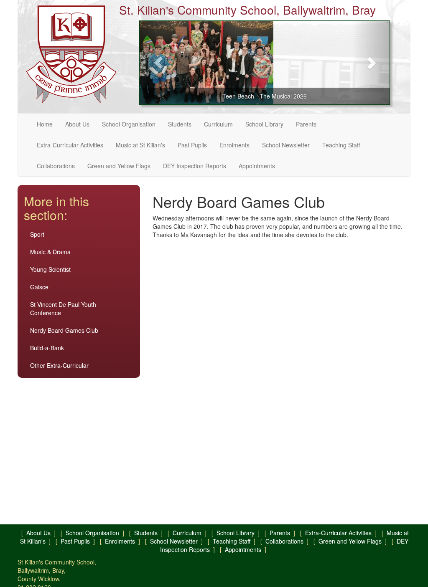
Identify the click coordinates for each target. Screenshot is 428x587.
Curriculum (218, 124)
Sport (37, 234)
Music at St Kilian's (140, 145)
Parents (306, 124)
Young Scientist (50, 269)
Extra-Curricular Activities (70, 145)
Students (179, 124)
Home (45, 124)
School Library (264, 124)
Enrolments (234, 145)
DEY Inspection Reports (194, 166)
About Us (77, 124)
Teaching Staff (341, 145)
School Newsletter (286, 145)
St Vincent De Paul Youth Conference (63, 308)
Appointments (257, 166)
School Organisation (128, 124)
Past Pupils (192, 145)
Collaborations (56, 166)
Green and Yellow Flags (118, 166)
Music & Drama (50, 252)
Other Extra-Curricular (59, 365)
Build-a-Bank (47, 348)
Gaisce (39, 287)
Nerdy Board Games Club (64, 330)
